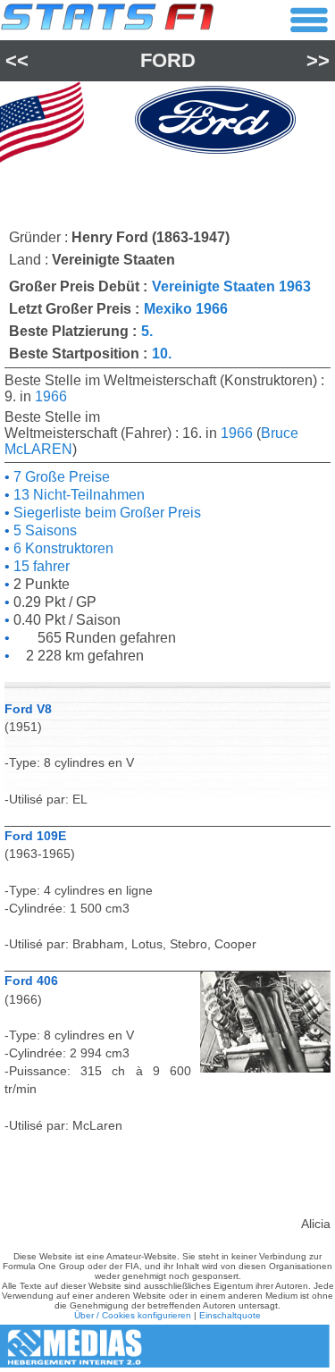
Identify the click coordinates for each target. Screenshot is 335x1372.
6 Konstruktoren (61, 548)
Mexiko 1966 (186, 308)
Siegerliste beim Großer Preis (105, 512)
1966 (51, 396)
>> (318, 60)
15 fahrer (40, 566)
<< (17, 60)
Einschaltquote (230, 1315)
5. (147, 331)
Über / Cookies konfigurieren (132, 1315)
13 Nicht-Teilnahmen (77, 494)
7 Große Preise (60, 476)
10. (162, 353)
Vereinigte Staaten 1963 (231, 286)
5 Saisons (43, 530)
